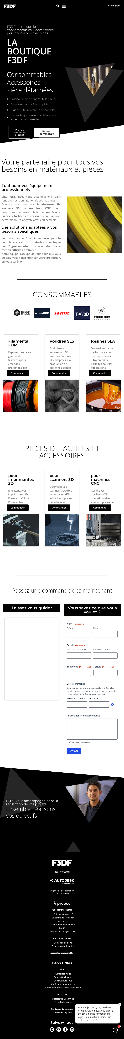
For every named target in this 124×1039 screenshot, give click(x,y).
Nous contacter (62, 871)
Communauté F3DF (63, 980)
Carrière (63, 928)
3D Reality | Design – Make (63, 931)
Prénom (71, 628)
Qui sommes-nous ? (63, 914)
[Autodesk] (62, 882)
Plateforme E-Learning (63, 998)
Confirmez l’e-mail (102, 649)
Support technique (63, 977)
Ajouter (112, 704)
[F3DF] (62, 863)
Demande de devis (63, 942)
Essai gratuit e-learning (63, 946)
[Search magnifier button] (58, 6)
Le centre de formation (63, 917)
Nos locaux (63, 921)
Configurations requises (63, 984)
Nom (95, 628)
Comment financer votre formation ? (63, 987)
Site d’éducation (63, 1002)
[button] (64, 6)
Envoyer (74, 750)
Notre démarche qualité (63, 924)
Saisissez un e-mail (76, 649)
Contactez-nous (63, 973)
